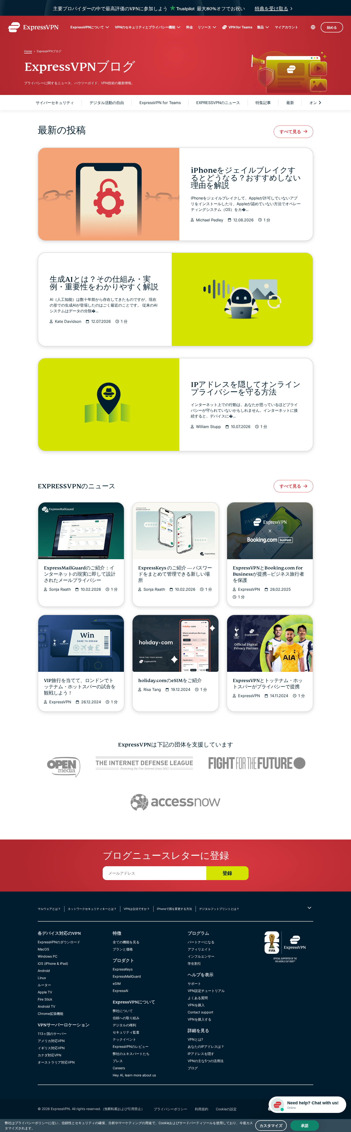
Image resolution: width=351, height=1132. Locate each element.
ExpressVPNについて (87, 27)
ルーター (44, 985)
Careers (119, 1068)
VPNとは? (195, 1039)
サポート (194, 983)
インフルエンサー (201, 956)
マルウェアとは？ (49, 909)
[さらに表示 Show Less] (308, 908)
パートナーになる (201, 942)
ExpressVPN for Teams (160, 102)
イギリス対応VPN (51, 1048)
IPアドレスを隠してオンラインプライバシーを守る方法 (246, 388)
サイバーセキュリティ (55, 102)
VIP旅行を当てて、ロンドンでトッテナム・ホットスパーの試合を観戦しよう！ (80, 687)
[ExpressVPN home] (33, 27)
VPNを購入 (196, 1005)
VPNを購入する (199, 1019)
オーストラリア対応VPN (56, 1062)
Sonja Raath (60, 589)
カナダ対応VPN (49, 1055)
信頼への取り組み (126, 1018)
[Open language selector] (313, 27)
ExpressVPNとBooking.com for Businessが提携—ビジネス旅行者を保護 (268, 574)
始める (332, 27)
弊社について (123, 1011)
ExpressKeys (123, 969)
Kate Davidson (68, 321)
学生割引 (194, 963)
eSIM (117, 983)
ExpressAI (120, 991)
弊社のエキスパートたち (131, 1054)
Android (44, 971)
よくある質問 (198, 998)
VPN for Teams (240, 27)
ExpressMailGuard (127, 976)
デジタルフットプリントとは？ (219, 909)
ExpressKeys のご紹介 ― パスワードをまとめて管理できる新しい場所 (175, 574)
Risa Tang (152, 689)
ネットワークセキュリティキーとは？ (92, 909)
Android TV (46, 1006)
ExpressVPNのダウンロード (59, 942)
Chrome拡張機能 (50, 1014)
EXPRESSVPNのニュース (218, 102)
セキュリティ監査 (126, 1032)
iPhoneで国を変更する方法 (174, 909)
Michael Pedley (209, 220)
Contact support (200, 1012)
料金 (189, 27)
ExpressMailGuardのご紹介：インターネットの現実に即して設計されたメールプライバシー (80, 574)
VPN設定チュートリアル (206, 991)
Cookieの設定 (226, 1109)
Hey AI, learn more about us (134, 1075)
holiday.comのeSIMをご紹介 (170, 680)
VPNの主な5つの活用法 (205, 1061)
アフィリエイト (199, 949)
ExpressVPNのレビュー (131, 1046)
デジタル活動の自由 (107, 102)
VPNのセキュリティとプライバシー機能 (145, 27)
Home (28, 51)
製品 (260, 27)
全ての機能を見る (126, 942)
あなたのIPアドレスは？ (206, 1046)
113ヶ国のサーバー (52, 1034)
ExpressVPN (249, 589)
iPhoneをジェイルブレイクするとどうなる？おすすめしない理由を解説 (246, 178)
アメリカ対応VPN (51, 1041)
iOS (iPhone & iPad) (53, 963)
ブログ (193, 1068)
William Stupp (208, 426)
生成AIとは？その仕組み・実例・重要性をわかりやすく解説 (104, 283)
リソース (204, 27)
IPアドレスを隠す (201, 1054)
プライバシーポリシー (170, 1109)
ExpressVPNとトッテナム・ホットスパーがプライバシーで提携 (268, 683)
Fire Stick (45, 999)
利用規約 (201, 1109)
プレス (118, 1061)
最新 (290, 102)
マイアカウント (286, 27)
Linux (42, 978)
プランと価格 (123, 949)
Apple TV (45, 992)
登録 (227, 873)
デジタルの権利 (124, 1025)
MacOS (43, 949)
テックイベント (124, 1039)
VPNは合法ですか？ (137, 909)
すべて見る (290, 131)
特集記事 (263, 102)
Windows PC (47, 956)
